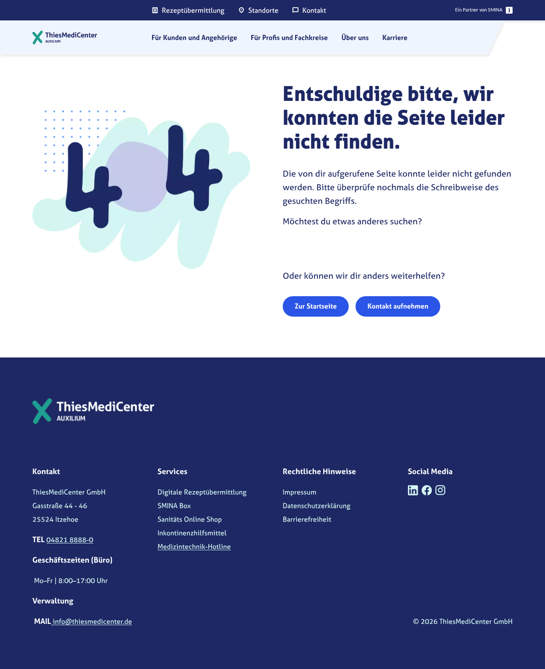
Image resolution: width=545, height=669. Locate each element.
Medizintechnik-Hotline (194, 546)
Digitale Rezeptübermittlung (202, 492)
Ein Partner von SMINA (478, 10)
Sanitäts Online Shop (190, 519)
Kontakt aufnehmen (397, 306)
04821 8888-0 (69, 539)
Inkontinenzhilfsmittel (192, 532)
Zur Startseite (316, 306)
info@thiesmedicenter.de (91, 621)
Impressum (299, 492)
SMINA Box (174, 505)
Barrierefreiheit (307, 519)
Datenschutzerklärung (316, 505)
